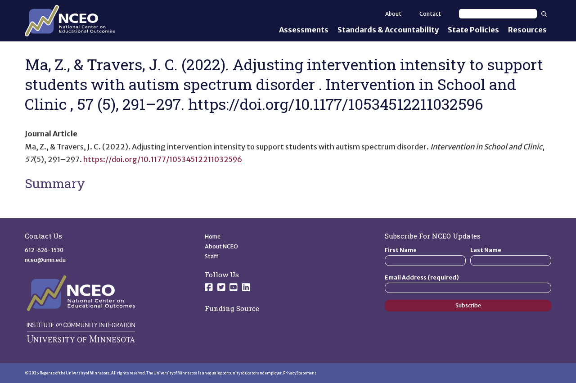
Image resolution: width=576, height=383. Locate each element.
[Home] (70, 20)
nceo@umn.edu (45, 260)
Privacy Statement (299, 373)
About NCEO (221, 246)
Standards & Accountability (388, 29)
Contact (430, 13)
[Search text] (497, 13)
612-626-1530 (44, 250)
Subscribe (468, 305)
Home (212, 236)
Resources (527, 29)
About (393, 13)
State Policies (473, 29)
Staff (212, 256)
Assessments (303, 29)
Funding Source (232, 308)
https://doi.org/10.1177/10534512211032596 (162, 159)
